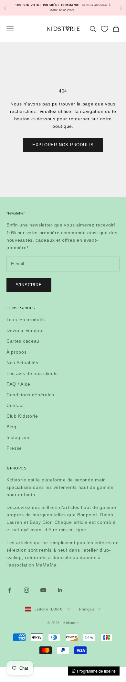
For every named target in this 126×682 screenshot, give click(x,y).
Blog (11, 426)
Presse (14, 448)
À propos (16, 352)
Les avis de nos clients (32, 373)
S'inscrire (29, 284)
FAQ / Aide (18, 384)
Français (86, 609)
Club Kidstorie (22, 416)
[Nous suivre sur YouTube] (43, 590)
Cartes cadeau (22, 341)
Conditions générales (30, 394)
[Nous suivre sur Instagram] (26, 590)
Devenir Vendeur (25, 330)
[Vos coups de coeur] (104, 29)
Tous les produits (25, 319)
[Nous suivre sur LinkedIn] (60, 590)
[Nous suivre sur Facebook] (9, 590)
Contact (15, 405)
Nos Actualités (22, 362)
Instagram (17, 437)
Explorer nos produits (63, 144)
